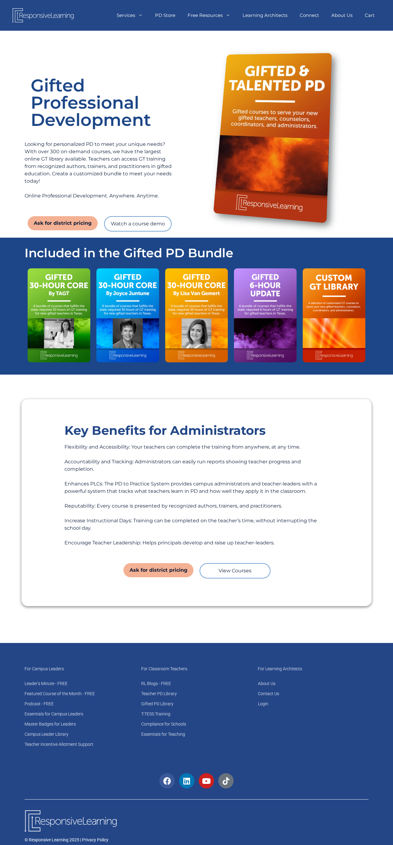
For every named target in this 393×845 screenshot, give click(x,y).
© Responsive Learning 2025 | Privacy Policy (66, 839)
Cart (370, 15)
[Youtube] (206, 781)
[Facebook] (167, 781)
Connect (309, 15)
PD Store (165, 15)
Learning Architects (265, 15)
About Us (341, 15)
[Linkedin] (186, 781)
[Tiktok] (226, 781)
